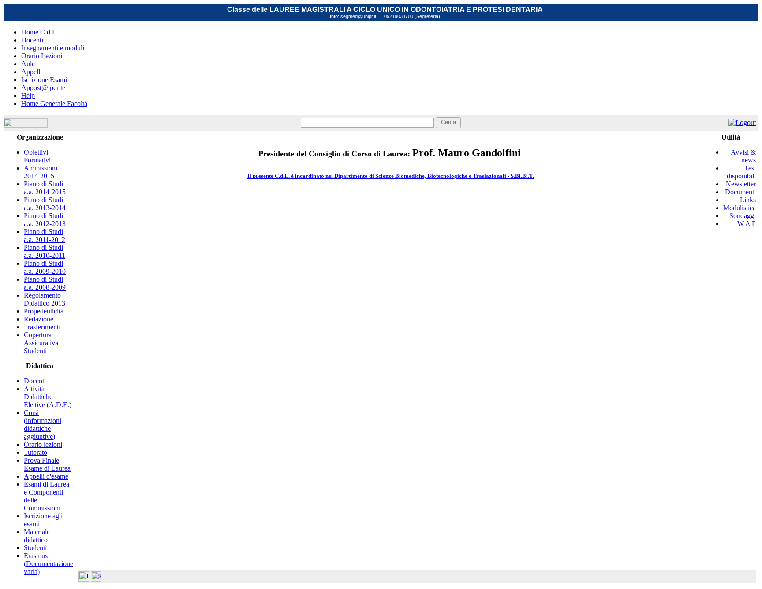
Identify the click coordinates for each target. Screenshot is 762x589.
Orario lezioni (43, 444)
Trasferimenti (42, 327)
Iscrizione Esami (44, 79)
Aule (28, 64)
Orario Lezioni (41, 56)
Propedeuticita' (44, 311)
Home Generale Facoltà (54, 103)
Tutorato (35, 452)
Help (28, 95)
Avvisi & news (743, 156)
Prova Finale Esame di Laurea (47, 464)
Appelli (31, 72)
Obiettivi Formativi (37, 156)
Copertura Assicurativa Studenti (41, 343)
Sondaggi (742, 215)
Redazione (38, 319)
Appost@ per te (43, 87)
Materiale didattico (37, 536)
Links (748, 200)
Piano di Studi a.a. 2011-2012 (44, 235)
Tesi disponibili (741, 172)
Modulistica (739, 207)
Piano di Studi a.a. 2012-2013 (45, 219)
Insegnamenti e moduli (52, 48)
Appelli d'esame (46, 476)
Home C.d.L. (39, 32)
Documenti (740, 192)
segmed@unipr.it (358, 16)
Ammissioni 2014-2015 (40, 172)
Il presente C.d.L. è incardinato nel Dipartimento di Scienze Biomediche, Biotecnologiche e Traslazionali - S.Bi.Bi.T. (390, 176)
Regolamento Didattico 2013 (44, 299)
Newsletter (741, 184)
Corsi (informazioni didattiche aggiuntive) (42, 424)
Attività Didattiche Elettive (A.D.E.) (47, 396)
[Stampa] (96, 579)
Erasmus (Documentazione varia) (48, 563)
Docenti (32, 40)
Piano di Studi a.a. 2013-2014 (45, 203)
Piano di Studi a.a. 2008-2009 (45, 283)
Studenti (35, 547)
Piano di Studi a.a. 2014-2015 (45, 188)
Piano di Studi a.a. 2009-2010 (45, 267)
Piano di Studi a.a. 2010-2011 (44, 251)
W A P (746, 223)
